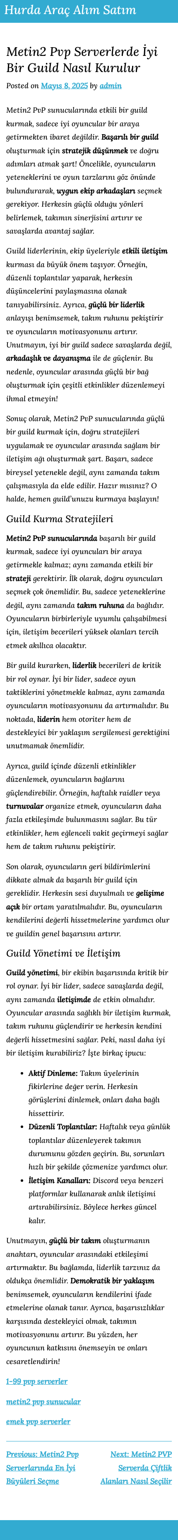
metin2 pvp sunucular (43, 1401)
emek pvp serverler (38, 1421)
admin (111, 85)
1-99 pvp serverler (36, 1381)
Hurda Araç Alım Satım (70, 9)
